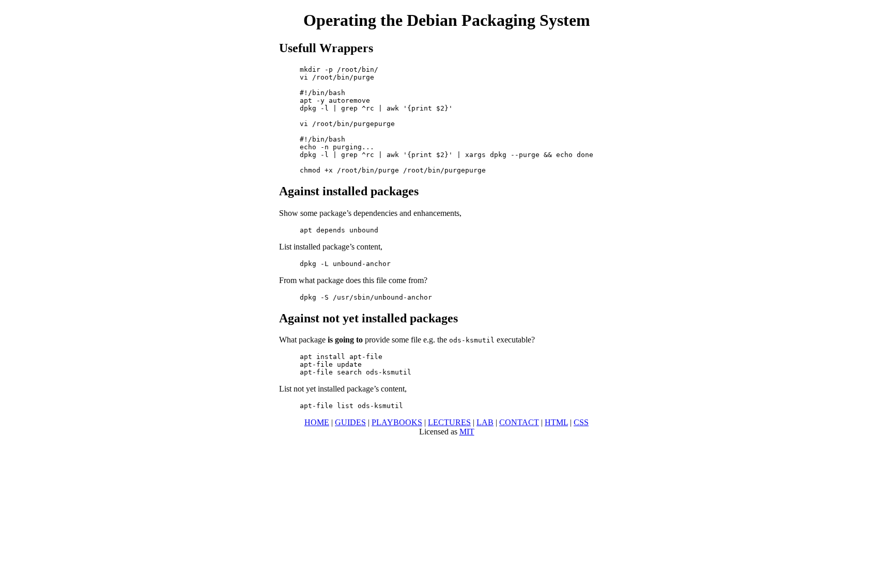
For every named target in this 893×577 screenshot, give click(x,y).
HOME (316, 422)
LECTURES (449, 422)
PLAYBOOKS (397, 422)
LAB (485, 422)
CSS (581, 422)
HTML (556, 422)
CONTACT (519, 422)
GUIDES (350, 422)
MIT (466, 431)
